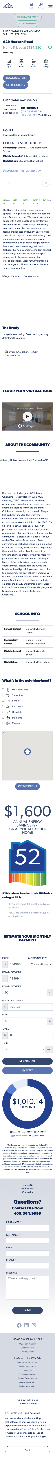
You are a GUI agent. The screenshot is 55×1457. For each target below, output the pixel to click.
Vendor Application (27, 1382)
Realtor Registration (27, 1366)
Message (11, 1273)
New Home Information (27, 1363)
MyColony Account (27, 1344)
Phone (11, 1260)
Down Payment (11, 972)
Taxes (5, 1029)
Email (10, 1247)
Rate (5, 1015)
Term (5, 1043)
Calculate (29, 1061)
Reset (29, 1070)
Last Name (13, 1235)
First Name (13, 1222)
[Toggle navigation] (50, 6)
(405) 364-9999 (29, 111)
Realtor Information (27, 1386)
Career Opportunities (27, 1378)
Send (27, 1310)
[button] (46, 182)
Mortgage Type (37, 958)
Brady (8, 53)
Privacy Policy (28, 1352)
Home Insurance (12, 1000)
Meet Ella (28, 1371)
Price (5, 958)
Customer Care (27, 1348)
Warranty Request (27, 1374)
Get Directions (15, 85)
